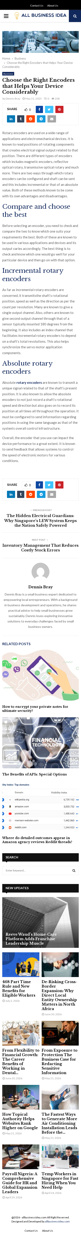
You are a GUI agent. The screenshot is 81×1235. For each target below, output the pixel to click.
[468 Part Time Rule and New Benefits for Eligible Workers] (20, 964)
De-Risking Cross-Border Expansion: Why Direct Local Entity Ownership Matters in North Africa (59, 995)
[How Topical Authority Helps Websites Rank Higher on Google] (20, 1097)
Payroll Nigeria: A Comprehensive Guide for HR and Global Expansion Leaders (19, 1183)
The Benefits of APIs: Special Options (34, 774)
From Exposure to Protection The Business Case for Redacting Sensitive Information (59, 1061)
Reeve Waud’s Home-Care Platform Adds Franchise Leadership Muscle (31, 939)
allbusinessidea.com (57, 1221)
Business (8, 73)
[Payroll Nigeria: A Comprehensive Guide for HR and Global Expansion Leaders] (20, 1156)
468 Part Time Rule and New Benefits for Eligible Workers (18, 988)
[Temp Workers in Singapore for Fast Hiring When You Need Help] (60, 1156)
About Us (52, 5)
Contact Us (36, 5)
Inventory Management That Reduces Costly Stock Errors (40, 547)
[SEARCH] (74, 870)
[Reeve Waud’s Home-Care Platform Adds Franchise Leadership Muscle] (40, 922)
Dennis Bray (13, 98)
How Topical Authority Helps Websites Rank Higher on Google (20, 1121)
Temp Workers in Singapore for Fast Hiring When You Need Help (60, 1181)
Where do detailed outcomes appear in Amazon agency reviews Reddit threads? (37, 840)
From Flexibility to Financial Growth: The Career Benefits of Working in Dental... (20, 1061)
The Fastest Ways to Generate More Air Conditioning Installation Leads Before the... (59, 1123)
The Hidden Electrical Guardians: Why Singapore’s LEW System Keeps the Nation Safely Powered (40, 520)
